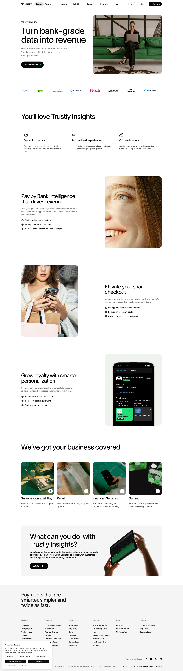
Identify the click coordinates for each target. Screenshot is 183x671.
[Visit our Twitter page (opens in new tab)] (156, 659)
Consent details (10, 666)
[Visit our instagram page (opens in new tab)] (146, 659)
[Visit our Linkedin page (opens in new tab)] (161, 659)
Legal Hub (22, 666)
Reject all (39, 661)
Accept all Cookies (15, 661)
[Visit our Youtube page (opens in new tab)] (151, 659)
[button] (65, 4)
